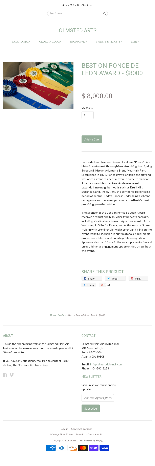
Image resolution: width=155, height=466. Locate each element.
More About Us (94, 434)
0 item (71, 5)
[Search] (104, 13)
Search (80, 434)
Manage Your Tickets (61, 434)
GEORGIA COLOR (50, 42)
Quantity (87, 107)
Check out (87, 5)
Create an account (81, 429)
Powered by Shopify (93, 440)
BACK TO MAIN (21, 42)
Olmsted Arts (77, 30)
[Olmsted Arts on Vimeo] (11, 374)
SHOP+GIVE (77, 42)
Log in (64, 429)
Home (53, 315)
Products (62, 315)
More (134, 42)
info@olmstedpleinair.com (106, 364)
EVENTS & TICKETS (108, 42)
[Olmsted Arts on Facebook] (5, 374)
